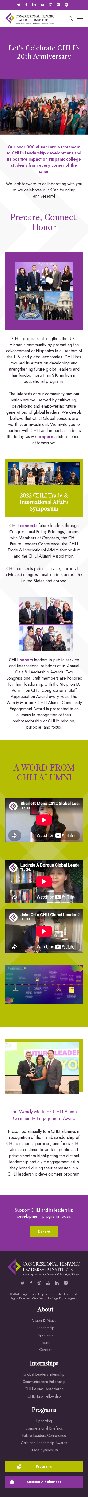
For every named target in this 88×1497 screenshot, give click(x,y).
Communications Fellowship (44, 1381)
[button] (80, 18)
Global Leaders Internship (44, 1374)
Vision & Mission (45, 1320)
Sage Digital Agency (64, 1298)
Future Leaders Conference (44, 1435)
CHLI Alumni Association (44, 1389)
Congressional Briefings (44, 1428)
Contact (45, 1349)
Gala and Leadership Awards (44, 1443)
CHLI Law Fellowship (44, 1396)
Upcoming (44, 1421)
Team (45, 1342)
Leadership (45, 1328)
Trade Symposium (44, 1450)
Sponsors (45, 1335)
